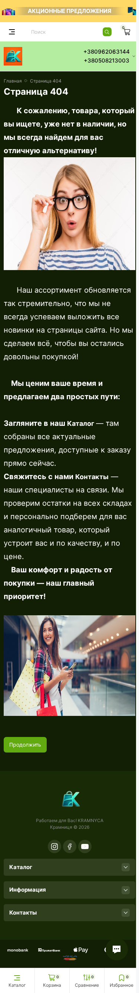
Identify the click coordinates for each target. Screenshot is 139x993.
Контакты (92, 477)
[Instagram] (54, 846)
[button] (117, 949)
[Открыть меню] (12, 31)
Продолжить (25, 744)
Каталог (80, 423)
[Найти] (107, 31)
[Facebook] (69, 846)
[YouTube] (85, 846)
